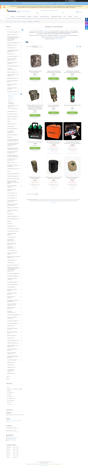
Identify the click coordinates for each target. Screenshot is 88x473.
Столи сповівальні (11, 250)
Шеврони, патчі (10, 367)
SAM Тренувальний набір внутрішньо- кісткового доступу (72, 142)
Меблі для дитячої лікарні (13, 228)
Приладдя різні (10, 226)
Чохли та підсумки (11, 195)
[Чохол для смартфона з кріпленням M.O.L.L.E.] (54, 94)
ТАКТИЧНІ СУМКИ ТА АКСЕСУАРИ (12, 159)
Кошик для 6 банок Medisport (35, 142)
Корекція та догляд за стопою (12, 63)
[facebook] (26, 42)
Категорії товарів (21, 16)
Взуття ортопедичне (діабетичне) (11, 59)
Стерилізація (10, 126)
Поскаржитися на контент (46, 464)
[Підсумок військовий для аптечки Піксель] (35, 60)
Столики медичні (11, 237)
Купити (35, 78)
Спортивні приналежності (10, 69)
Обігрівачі (9, 137)
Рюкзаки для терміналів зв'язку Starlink (12, 204)
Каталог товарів (60, 3)
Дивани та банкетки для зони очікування (13, 257)
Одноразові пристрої (11, 78)
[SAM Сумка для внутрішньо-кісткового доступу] (54, 131)
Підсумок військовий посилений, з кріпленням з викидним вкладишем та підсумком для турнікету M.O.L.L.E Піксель (35, 107)
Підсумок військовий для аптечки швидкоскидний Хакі (53, 71)
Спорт (8, 171)
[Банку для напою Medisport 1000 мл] (72, 94)
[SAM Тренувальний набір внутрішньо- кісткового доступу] (72, 131)
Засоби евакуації (11, 198)
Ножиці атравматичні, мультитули (12, 201)
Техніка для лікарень (11, 128)
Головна (12, 16)
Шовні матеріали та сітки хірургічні (12, 75)
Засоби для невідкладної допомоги (12, 357)
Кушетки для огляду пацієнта (11, 244)
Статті (64, 16)
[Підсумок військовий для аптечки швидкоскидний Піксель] (72, 60)
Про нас (76, 16)
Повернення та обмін (56, 16)
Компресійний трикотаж (12, 168)
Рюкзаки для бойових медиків (12, 186)
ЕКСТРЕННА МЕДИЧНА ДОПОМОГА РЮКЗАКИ (12, 156)
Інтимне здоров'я (11, 111)
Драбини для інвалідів (12, 116)
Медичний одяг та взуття (11, 297)
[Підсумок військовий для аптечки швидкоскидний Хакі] (54, 60)
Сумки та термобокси (12, 108)
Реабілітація (10, 53)
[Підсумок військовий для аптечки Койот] (72, 166)
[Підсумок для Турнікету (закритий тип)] (35, 166)
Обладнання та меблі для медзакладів (12, 51)
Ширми (8, 221)
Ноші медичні (10, 364)
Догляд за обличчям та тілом (12, 85)
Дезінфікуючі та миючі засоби (12, 88)
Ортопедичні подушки (12, 56)
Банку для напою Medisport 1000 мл (72, 106)
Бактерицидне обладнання (10, 131)
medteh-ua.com (46, 31)
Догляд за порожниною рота (12, 81)
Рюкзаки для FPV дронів (12, 265)
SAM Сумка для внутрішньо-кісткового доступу (54, 142)
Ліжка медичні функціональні (10, 240)
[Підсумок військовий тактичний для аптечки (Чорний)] (54, 166)
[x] (27, 42)
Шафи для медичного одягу (12, 253)
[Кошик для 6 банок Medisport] (35, 131)
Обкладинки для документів (10, 370)
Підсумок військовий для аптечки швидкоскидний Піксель (72, 71)
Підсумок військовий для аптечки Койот (72, 178)
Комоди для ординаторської (10, 247)
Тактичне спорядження (22, 21)
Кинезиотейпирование (12, 66)
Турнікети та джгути (11, 34)
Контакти (35, 16)
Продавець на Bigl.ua (44, 462)
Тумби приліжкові (11, 260)
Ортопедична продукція (12, 32)
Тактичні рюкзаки (11, 193)
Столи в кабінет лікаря (12, 231)
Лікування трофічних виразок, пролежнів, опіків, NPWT (13, 182)
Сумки (8, 121)
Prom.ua (50, 461)
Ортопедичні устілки (11, 113)
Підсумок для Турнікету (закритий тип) (35, 178)
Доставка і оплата (44, 16)
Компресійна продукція (12, 42)
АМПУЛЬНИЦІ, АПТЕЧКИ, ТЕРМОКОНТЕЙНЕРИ (12, 148)
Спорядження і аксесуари (11, 103)
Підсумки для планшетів (12, 207)
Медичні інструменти (11, 72)
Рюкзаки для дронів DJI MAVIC (12, 210)
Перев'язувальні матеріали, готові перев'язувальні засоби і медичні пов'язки (13, 38)
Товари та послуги (12, 21)
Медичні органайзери (12, 216)
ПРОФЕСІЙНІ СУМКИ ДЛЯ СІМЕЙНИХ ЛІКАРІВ (12, 140)
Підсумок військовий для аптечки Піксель (35, 71)
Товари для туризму (11, 359)
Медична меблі (10, 123)
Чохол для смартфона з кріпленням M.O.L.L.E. (54, 106)
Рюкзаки (10, 95)
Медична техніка (11, 45)
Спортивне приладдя (11, 323)
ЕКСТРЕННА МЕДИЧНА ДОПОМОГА (12, 152)
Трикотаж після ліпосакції (13, 178)
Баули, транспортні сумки (11, 190)
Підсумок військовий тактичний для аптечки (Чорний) (53, 178)
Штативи (9, 223)
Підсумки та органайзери (10, 98)
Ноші (9, 100)
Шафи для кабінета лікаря (11, 234)
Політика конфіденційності (57, 464)
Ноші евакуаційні (11, 287)
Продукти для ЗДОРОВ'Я (12, 173)
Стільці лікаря (10, 262)
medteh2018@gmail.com (13, 437)
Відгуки (70, 16)
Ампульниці (9, 213)
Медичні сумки (10, 373)
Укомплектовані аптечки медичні (13, 106)
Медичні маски (10, 362)
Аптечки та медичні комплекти (11, 353)
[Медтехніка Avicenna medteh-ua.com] (11, 11)
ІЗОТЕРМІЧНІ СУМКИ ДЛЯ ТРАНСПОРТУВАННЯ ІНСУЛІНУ (13, 144)
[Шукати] (63, 13)
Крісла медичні (10, 47)
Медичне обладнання (12, 134)
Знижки (29, 16)
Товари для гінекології (12, 91)
